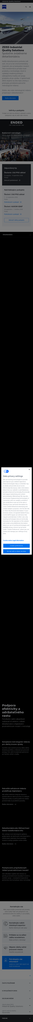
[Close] (29, 469)
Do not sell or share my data (16, 551)
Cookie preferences (16, 545)
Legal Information (18, 540)
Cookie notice (7, 540)
